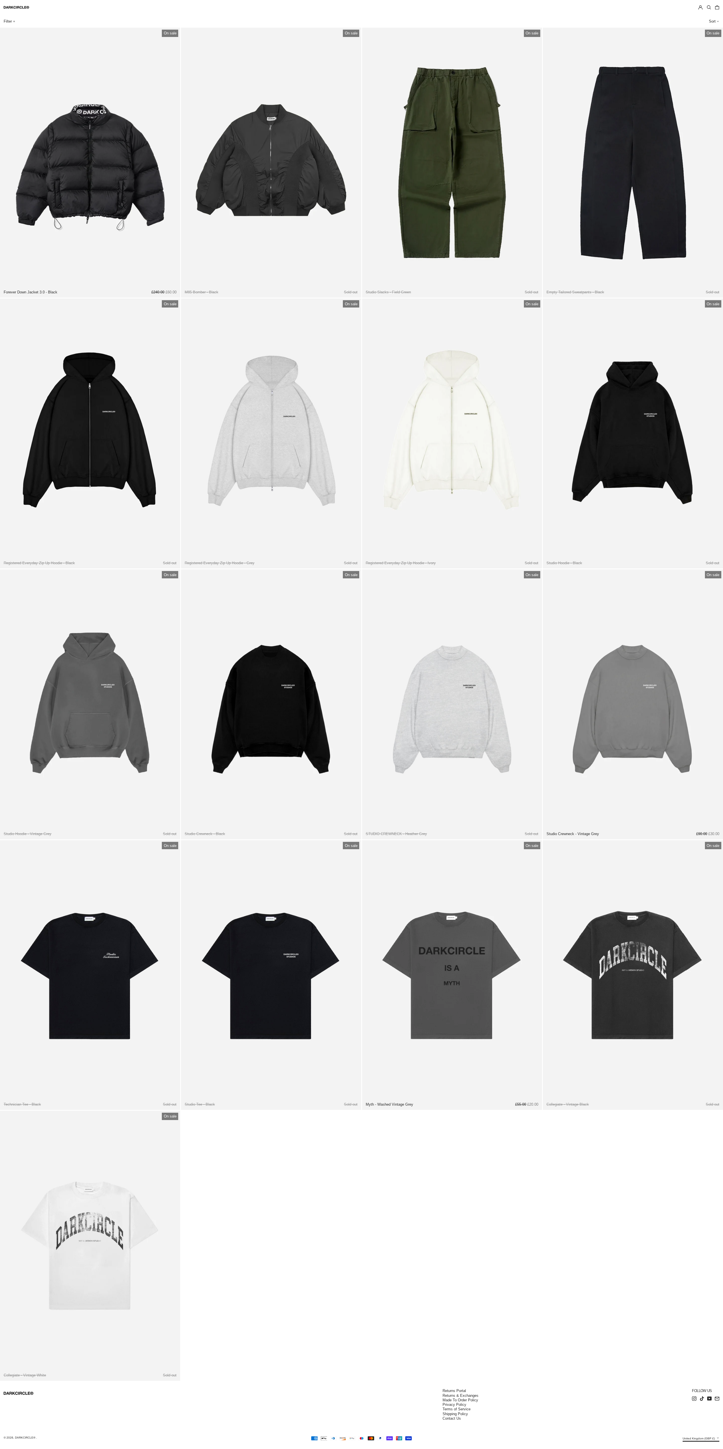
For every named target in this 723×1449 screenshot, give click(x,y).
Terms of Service (457, 1409)
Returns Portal (454, 1391)
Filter (8, 21)
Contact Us (452, 1418)
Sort (712, 21)
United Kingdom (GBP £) (699, 1438)
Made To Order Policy (460, 1400)
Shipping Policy (455, 1414)
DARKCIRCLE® (25, 1437)
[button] (709, 7)
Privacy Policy (454, 1404)
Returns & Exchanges (460, 1395)
